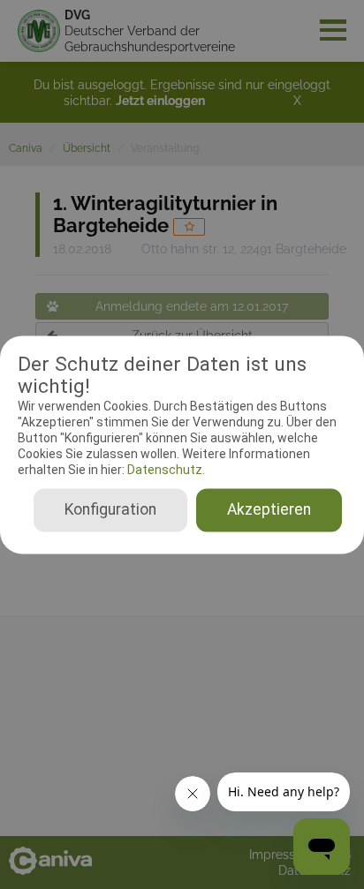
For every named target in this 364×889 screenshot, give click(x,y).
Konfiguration (110, 509)
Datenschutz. (165, 470)
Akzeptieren (269, 509)
